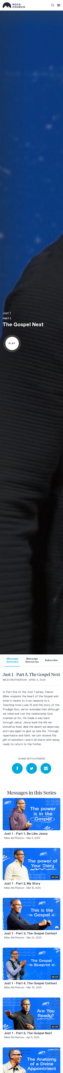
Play (12, 343)
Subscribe (51, 660)
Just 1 (7, 313)
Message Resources (32, 660)
